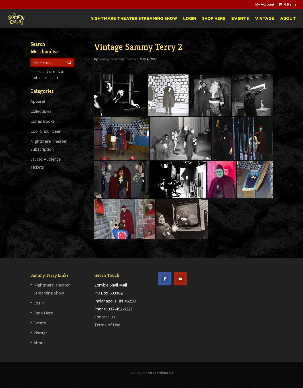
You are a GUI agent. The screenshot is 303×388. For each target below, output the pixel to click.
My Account (264, 4)
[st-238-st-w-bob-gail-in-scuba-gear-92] (180, 138)
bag (61, 71)
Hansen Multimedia (159, 372)
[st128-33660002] (178, 179)
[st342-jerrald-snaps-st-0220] (124, 219)
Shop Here (213, 18)
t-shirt (51, 71)
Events (240, 18)
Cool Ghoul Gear (45, 131)
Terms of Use (107, 325)
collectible (40, 78)
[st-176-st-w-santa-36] (210, 95)
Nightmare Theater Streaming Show (134, 18)
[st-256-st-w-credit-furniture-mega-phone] (252, 95)
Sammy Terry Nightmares (117, 59)
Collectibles (40, 111)
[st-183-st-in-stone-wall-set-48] (168, 95)
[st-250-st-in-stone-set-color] (121, 138)
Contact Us (104, 317)
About (288, 18)
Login (189, 18)
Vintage (264, 18)
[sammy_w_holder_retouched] (120, 95)
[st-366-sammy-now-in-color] (221, 179)
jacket (54, 78)
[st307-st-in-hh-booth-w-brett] (121, 179)
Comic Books (42, 121)
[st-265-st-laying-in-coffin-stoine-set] (255, 179)
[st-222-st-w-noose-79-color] (225, 138)
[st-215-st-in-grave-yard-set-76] (256, 138)
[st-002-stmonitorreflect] (182, 219)
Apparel (37, 101)
